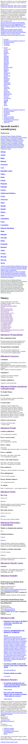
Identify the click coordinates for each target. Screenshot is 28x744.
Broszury (14, 680)
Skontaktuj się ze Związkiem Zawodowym (14, 40)
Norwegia (4, 237)
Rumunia (4, 247)
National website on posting (12, 673)
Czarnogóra (4, 225)
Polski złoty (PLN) (5, 331)
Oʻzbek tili (11, 35)
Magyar (3, 26)
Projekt (5, 115)
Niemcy (3, 174)
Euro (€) (18, 303)
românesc (3, 32)
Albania (3, 152)
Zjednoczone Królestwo (8, 193)
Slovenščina (22, 32)
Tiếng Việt (18, 35)
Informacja (5, 335)
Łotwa (3, 222)
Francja (3, 190)
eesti (23, 24)
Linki (12, 618)
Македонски (5, 29)
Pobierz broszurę (8, 689)
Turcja (3, 263)
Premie (13, 428)
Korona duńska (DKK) (6, 316)
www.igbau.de (7, 627)
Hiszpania (4, 183)
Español (19, 24)
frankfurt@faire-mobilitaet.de (11, 590)
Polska (3, 241)
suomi (2, 25)
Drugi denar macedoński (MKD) (9, 306)
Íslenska (8, 26)
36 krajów (6, 39)
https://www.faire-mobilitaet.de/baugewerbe (15, 589)
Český (18, 22)
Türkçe (18, 33)
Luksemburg (5, 218)
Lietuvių (18, 26)
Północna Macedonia (7, 228)
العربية (3, 22)
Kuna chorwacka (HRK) (7, 321)
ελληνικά (9, 24)
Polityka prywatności (9, 116)
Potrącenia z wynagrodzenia (10, 523)
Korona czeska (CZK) (6, 314)
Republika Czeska (6, 171)
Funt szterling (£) (5, 311)
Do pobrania (7, 45)
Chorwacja (4, 199)
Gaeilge (12, 25)
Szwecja (3, 253)
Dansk (22, 22)
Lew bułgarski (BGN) (6, 327)
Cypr (2, 168)
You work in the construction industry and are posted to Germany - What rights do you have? (15, 694)
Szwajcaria (4, 164)
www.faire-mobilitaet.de (10, 670)
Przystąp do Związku (9, 42)
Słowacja (3, 260)
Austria (3, 155)
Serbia (3, 250)
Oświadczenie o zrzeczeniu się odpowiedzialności (11, 120)
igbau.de (6, 635)
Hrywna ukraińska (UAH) (7, 313)
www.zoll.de (7, 676)
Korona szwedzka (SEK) (7, 320)
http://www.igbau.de (10, 608)
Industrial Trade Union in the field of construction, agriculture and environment (15, 622)
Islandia (3, 209)
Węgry (3, 202)
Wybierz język (8, 21)
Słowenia (3, 256)
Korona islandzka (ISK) (6, 317)
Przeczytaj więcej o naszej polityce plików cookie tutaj (14, 739)
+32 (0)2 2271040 (5, 720)
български (8, 22)
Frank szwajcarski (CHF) (7, 310)
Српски (7, 33)
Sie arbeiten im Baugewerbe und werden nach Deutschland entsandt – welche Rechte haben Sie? (15, 684)
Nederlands (4, 31)
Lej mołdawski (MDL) (6, 323)
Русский (9, 32)
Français (7, 25)
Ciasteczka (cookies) (9, 118)
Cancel (6, 4)
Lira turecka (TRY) (5, 328)
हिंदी (16, 25)
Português (20, 31)
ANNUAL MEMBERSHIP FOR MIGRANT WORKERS (14, 631)
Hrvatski (20, 25)
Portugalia (4, 244)
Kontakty (14, 576)
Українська (4, 35)
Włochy (3, 212)
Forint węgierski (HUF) (6, 308)
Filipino (10, 31)
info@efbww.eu (5, 721)
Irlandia (3, 206)
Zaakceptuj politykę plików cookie (9, 742)
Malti (11, 29)
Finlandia (4, 187)
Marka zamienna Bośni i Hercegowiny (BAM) (12, 330)
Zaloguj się (6, 122)
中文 (23, 35)
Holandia (4, 234)
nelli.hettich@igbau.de (9, 610)
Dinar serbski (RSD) (6, 304)
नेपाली (20, 29)
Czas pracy (14, 356)
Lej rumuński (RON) (6, 324)
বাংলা (13, 22)
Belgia (3, 158)
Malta (2, 231)
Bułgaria (3, 161)
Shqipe (3, 33)
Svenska (13, 33)
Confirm (3, 4)
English (14, 24)
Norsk (15, 29)
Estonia (3, 180)
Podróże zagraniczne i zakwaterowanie (14, 387)
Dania (3, 177)
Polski (3, 21)
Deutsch (3, 24)
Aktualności (7, 43)
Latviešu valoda (8, 67)
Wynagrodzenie (16, 335)
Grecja (3, 196)
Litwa (2, 215)
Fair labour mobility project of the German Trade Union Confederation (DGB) (15, 665)
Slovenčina (15, 32)
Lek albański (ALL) (5, 325)
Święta (12, 492)
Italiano (13, 26)
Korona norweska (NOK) (7, 318)
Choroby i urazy (16, 563)
